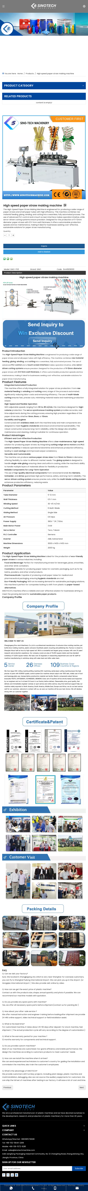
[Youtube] (12, 1175)
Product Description (13, 272)
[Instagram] (16, 1175)
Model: (7, 269)
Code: (59, 269)
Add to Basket (44, 251)
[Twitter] (8, 1175)
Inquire (44, 246)
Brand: (33, 269)
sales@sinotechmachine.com (21, 1150)
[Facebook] (3, 1175)
